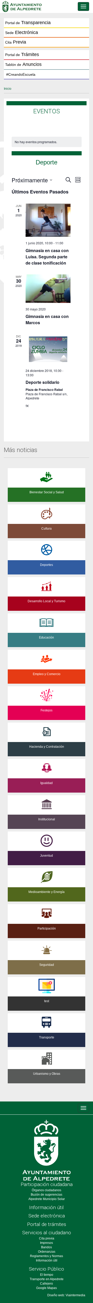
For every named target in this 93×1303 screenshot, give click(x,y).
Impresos (46, 1243)
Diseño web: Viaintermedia (66, 1295)
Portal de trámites (46, 1224)
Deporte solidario (42, 382)
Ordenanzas (46, 1251)
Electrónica (21, 32)
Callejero (46, 1283)
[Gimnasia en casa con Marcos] (48, 288)
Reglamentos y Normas (46, 1256)
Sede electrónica (46, 1216)
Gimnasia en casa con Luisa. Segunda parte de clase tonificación (47, 256)
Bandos (46, 1247)
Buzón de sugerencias (46, 1194)
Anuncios (23, 64)
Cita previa (46, 1238)
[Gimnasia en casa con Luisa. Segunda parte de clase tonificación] (48, 220)
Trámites (22, 54)
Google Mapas (46, 1288)
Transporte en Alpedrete (47, 1279)
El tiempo (46, 1275)
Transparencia (28, 22)
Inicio (7, 89)
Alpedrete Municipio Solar (46, 1199)
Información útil (46, 1207)
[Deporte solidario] (48, 349)
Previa (15, 42)
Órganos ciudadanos (46, 1190)
